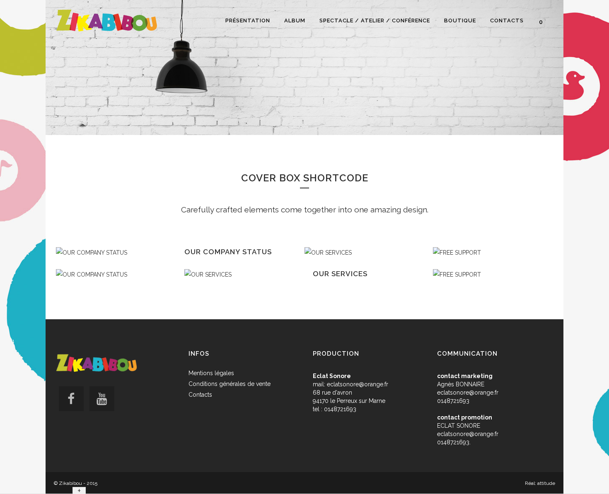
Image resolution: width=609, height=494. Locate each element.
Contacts (200, 394)
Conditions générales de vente (229, 384)
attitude (546, 483)
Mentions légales (211, 373)
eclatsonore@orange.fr (357, 384)
